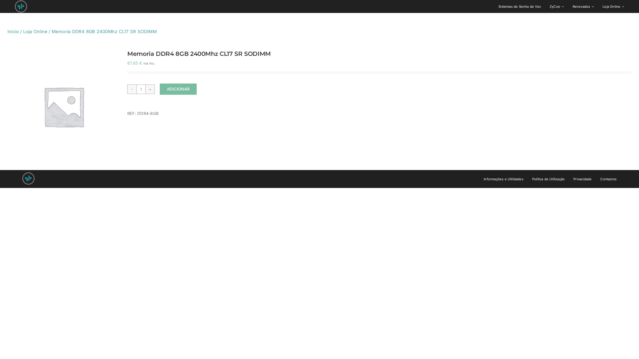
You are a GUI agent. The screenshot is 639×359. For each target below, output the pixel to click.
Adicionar (178, 89)
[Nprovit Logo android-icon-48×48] (28, 174)
